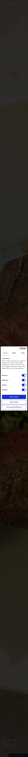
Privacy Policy (19, 368)
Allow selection (14, 402)
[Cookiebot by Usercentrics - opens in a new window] (19, 349)
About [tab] (23, 353)
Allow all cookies (14, 396)
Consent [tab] (5, 353)
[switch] (24, 380)
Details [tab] (14, 353)
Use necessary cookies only (14, 407)
